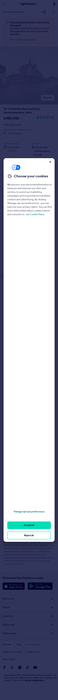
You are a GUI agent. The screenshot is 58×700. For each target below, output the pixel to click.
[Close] (50, 161)
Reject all (29, 535)
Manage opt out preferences (29, 511)
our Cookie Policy (35, 214)
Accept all (29, 525)
